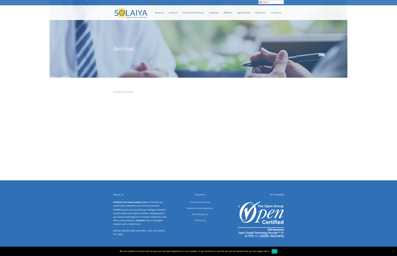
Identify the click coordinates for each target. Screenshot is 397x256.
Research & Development (200, 208)
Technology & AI (200, 214)
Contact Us (200, 220)
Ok (274, 251)
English (265, 2)
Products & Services (200, 202)
